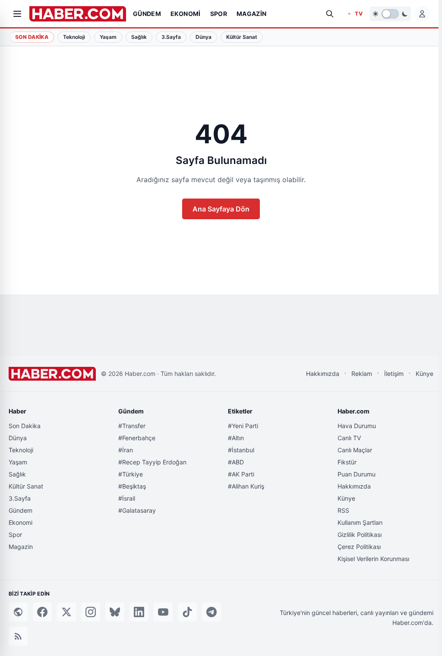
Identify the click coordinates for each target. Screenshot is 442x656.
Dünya (18, 438)
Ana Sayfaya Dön (221, 209)
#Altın (236, 438)
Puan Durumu (357, 474)
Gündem (20, 510)
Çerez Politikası (359, 546)
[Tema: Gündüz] (390, 13)
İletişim (394, 373)
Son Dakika (31, 37)
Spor (15, 534)
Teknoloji (21, 450)
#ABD (236, 462)
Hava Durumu (357, 425)
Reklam (361, 373)
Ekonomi (20, 522)
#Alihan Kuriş (246, 486)
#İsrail (126, 498)
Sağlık (17, 474)
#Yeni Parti (243, 425)
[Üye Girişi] (422, 14)
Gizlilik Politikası (360, 534)
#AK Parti (241, 474)
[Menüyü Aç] (17, 13)
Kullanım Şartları (360, 522)
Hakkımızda (322, 373)
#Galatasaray (137, 510)
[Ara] (329, 13)
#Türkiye (130, 474)
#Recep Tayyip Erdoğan (152, 462)
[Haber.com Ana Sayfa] (77, 14)
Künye (424, 373)
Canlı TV (349, 438)
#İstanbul (241, 450)
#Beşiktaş (132, 486)
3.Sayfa (20, 498)
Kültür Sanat (26, 486)
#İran (125, 450)
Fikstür (347, 462)
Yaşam (18, 462)
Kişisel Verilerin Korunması (373, 558)
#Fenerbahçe (136, 438)
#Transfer (131, 425)
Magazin (21, 546)
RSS (343, 510)
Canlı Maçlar (355, 450)
